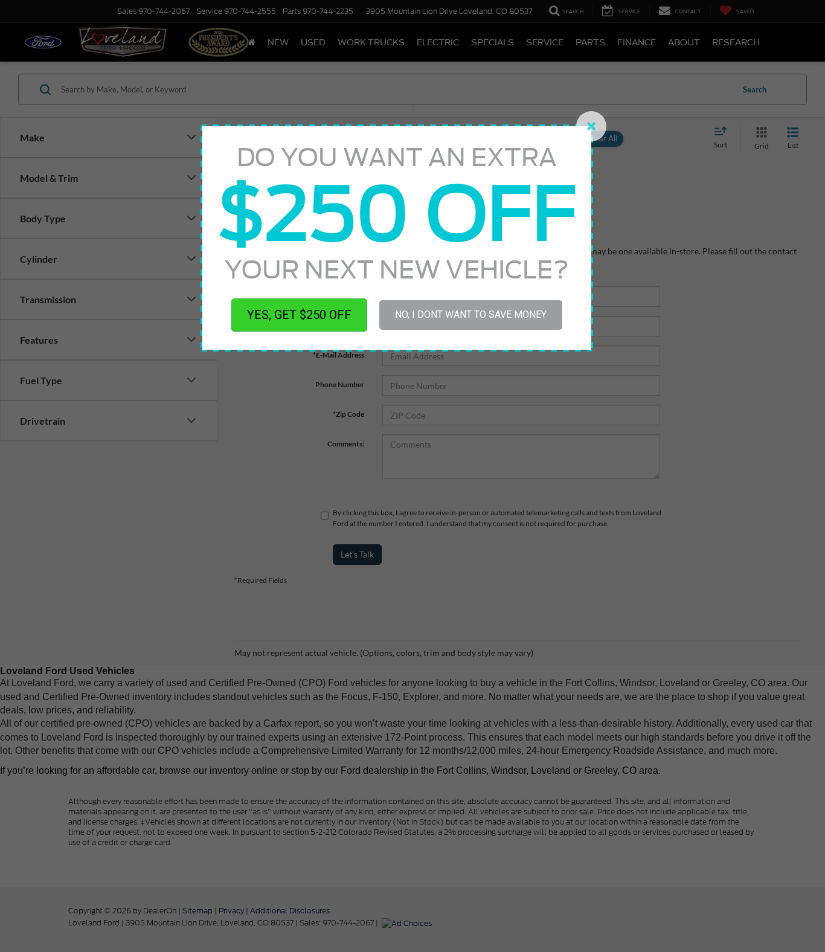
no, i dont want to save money (471, 314)
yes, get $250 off (299, 314)
